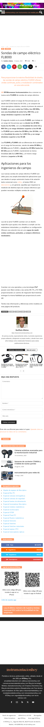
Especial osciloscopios (11, 510)
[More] (36, 66)
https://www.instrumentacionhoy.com (22, 333)
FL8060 (28, 311)
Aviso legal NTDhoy (34, 718)
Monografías (37, 715)
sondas (9, 80)
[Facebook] (3, 66)
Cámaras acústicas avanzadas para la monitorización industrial (28, 451)
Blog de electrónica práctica (11, 688)
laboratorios (5, 185)
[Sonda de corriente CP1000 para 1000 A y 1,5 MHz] (7, 358)
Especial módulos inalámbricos (13, 507)
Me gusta (38, 545)
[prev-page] (20, 371)
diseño (39, 77)
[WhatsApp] (19, 66)
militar (20, 182)
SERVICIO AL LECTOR (24, 715)
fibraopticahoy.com (27, 688)
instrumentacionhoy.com (33, 693)
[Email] (30, 66)
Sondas (8, 49)
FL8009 (17, 311)
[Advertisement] (22, 30)
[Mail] (17, 702)
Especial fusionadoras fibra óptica (14, 504)
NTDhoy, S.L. (26, 678)
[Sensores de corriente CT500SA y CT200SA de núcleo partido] (7, 464)
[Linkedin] (25, 66)
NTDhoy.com (9, 695)
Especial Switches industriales (13, 526)
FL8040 (23, 311)
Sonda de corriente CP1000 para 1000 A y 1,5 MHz (7, 365)
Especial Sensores (9, 521)
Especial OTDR (8, 512)
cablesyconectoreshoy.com (30, 681)
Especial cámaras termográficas (14, 496)
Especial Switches (9, 523)
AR (7, 46)
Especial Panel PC (9, 515)
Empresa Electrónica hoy (33, 686)
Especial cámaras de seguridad (14, 498)
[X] (9, 66)
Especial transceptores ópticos (13, 532)
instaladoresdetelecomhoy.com (13, 693)
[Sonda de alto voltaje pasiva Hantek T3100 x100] (36, 358)
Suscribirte (37, 559)
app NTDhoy (21, 718)
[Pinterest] (14, 66)
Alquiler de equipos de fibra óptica (14, 490)
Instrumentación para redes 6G (27, 472)
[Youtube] (32, 702)
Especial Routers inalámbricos (13, 518)
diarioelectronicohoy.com (16, 686)
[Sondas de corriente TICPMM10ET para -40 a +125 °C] (22, 358)
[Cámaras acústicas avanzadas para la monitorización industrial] (7, 453)
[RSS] (22, 702)
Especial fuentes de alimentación (14, 501)
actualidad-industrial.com (12, 681)
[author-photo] (22, 322)
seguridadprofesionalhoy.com (24, 695)
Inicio (2, 46)
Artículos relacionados (16, 350)
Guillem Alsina (8, 61)
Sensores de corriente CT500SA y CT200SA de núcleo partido (28, 462)
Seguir (39, 550)
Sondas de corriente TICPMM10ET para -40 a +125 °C (21, 365)
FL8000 (11, 311)
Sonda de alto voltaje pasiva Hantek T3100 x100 (36, 365)
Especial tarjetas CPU (10, 529)
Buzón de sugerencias (9, 715)
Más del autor (31, 350)
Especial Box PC (9, 493)
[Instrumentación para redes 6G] (7, 475)
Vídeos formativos (9, 718)
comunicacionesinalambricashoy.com (15, 683)
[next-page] (23, 371)
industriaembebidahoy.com (33, 690)
